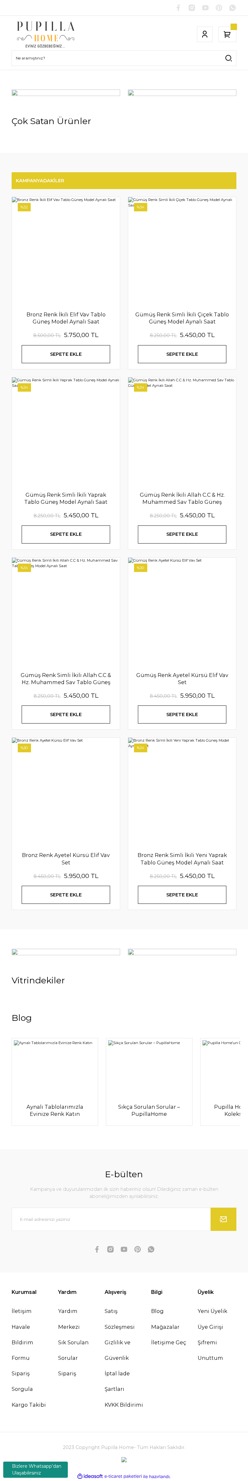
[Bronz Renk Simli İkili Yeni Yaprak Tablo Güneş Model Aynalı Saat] (182, 792)
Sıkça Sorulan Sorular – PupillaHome (149, 1110)
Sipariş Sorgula (22, 1381)
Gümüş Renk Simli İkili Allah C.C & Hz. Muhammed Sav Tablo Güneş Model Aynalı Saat (66, 679)
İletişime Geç (168, 1342)
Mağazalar (165, 1327)
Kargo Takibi (29, 1405)
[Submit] (223, 1219)
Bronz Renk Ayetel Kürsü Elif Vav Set (66, 858)
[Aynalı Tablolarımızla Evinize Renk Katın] (55, 1067)
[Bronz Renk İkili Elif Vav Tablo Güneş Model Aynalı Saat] (66, 251)
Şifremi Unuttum (210, 1350)
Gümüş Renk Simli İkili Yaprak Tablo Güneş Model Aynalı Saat (66, 498)
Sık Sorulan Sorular (73, 1350)
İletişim (22, 1311)
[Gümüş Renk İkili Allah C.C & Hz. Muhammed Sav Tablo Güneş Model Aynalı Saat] (182, 431)
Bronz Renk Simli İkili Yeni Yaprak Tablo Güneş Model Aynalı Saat (182, 858)
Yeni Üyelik (212, 1311)
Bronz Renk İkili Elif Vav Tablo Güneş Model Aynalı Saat (66, 318)
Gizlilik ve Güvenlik (117, 1350)
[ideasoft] (90, 1476)
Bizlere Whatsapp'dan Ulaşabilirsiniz (36, 1469)
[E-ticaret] (123, 1476)
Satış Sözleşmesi (120, 1319)
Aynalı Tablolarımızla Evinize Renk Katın (54, 1110)
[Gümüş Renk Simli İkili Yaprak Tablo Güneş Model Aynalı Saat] (66, 431)
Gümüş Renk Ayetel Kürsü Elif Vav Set (182, 678)
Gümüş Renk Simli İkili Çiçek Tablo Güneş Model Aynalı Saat (182, 318)
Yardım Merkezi (69, 1319)
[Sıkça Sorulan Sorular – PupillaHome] (149, 1067)
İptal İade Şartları (117, 1381)
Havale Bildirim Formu (22, 1342)
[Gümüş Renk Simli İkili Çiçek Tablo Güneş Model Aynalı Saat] (182, 251)
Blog (157, 1311)
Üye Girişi (210, 1327)
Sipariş (67, 1373)
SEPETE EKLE (66, 354)
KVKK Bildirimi (124, 1405)
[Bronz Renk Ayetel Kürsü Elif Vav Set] (66, 792)
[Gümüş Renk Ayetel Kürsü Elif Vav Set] (182, 612)
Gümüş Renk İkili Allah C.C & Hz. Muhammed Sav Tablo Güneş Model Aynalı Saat (182, 498)
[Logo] (46, 34)
